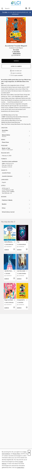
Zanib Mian (17, 51)
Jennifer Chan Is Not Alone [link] (9, 271)
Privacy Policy (16, 454)
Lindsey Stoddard (22, 273)
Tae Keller (8, 273)
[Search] (2, 8)
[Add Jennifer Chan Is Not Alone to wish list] (14, 279)
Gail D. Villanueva (10, 302)
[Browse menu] (29, 8)
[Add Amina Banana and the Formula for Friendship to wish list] (14, 249)
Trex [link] (18, 242)
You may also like (7, 222)
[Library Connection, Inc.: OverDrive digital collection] (16, 3)
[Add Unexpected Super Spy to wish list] (27, 308)
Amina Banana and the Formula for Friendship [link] (9, 242)
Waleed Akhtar (17, 53)
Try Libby (4, 12)
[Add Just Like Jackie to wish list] (27, 279)
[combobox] (13, 8)
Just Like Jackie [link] (21, 271)
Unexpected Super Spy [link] (21, 300)
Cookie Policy (20, 467)
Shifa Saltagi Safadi (10, 244)
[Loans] (26, 8)
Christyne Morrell (22, 244)
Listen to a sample (16, 66)
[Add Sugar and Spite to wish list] (14, 308)
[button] (16, 61)
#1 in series (16, 49)
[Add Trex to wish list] (27, 249)
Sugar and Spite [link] (9, 300)
